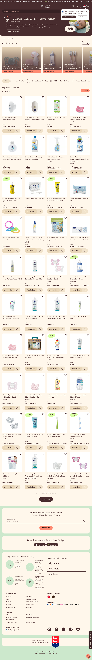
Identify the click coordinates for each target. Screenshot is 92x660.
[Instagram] (49, 629)
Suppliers (29, 607)
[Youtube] (78, 629)
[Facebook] (56, 629)
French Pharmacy (11, 622)
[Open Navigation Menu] (3, 6)
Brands (8, 16)
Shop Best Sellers (13, 31)
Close (87, 12)
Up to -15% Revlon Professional (11, 619)
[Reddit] (71, 629)
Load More (46, 499)
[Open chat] (88, 656)
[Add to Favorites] (20, 97)
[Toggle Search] (7, 6)
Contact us (29, 596)
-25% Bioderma (30, 615)
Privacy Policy (30, 605)
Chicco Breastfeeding (40, 81)
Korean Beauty (30, 622)
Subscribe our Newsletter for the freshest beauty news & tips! (64, 1)
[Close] (90, 632)
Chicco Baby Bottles (61, 81)
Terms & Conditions (32, 602)
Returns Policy (10, 607)
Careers (8, 602)
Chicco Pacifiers (19, 81)
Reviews (8, 605)
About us (8, 596)
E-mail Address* (11, 519)
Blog (7, 599)
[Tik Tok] (63, 629)
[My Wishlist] (72, 6)
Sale (7, 615)
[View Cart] (80, 6)
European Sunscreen (32, 618)
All (6, 81)
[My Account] (76, 6)
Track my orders (31, 599)
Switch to (69, 17)
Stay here (82, 17)
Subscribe (46, 528)
